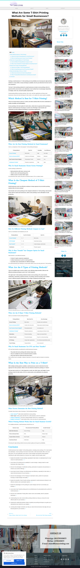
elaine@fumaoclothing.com (62, 270)
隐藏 (13, 52)
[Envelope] (66, 35)
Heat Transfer (12, 244)
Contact (63, 8)
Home (16, 8)
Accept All (14, 563)
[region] (14, 558)
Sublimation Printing (13, 162)
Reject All (19, 560)
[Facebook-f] (64, 559)
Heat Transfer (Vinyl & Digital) (15, 328)
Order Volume (14, 414)
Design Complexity (15, 417)
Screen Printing (12, 153)
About (31, 8)
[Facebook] (64, 35)
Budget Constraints (15, 419)
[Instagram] (66, 559)
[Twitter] (61, 559)
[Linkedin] (61, 35)
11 (19, 417)
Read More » (57, 71)
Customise (8, 560)
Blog (47, 8)
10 (17, 413)
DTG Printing (12, 241)
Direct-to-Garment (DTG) (14, 156)
